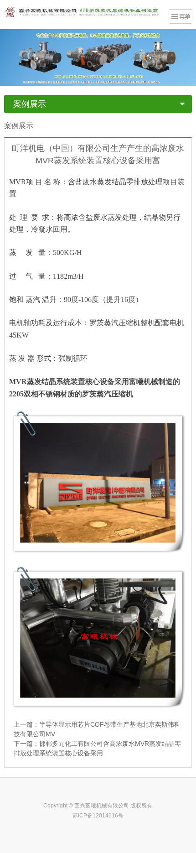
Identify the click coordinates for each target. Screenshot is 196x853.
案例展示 (29, 104)
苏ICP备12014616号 (98, 815)
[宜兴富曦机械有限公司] (82, 11)
